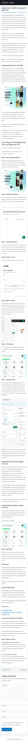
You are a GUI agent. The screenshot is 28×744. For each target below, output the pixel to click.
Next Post (23, 670)
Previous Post (5, 670)
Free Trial (24, 12)
